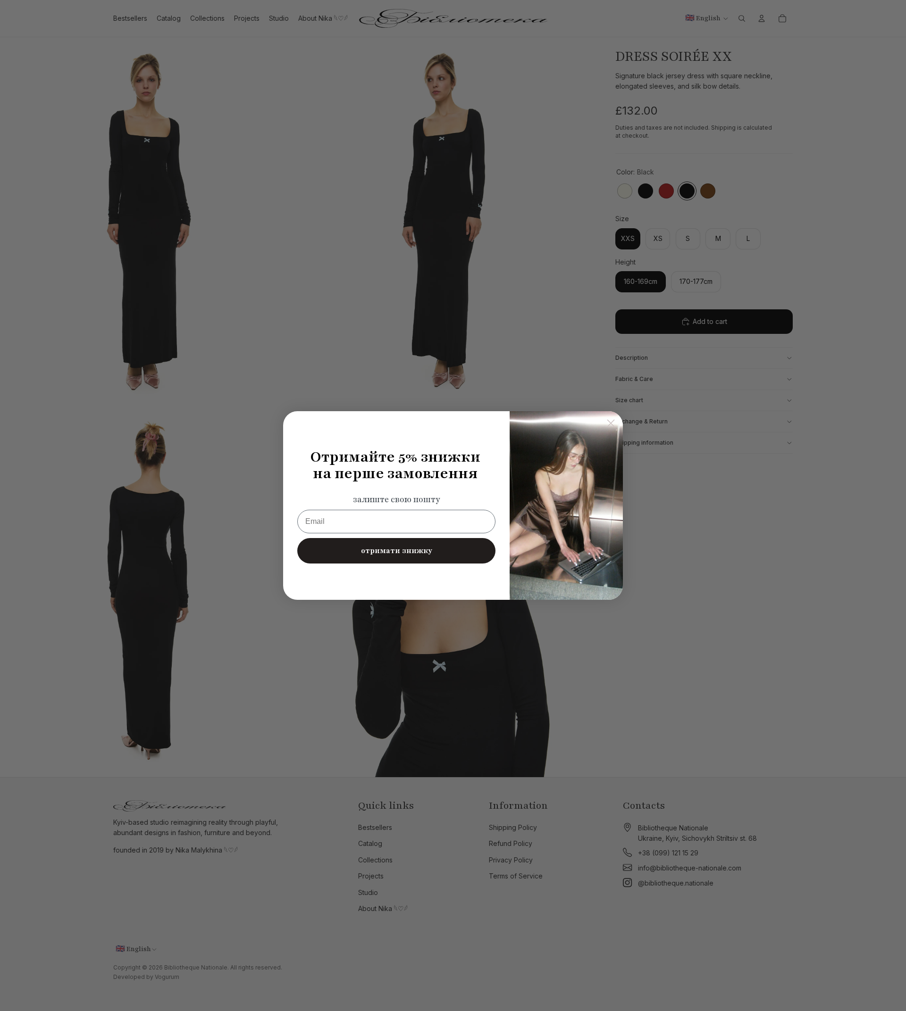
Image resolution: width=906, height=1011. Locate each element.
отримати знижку (396, 551)
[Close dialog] (611, 423)
